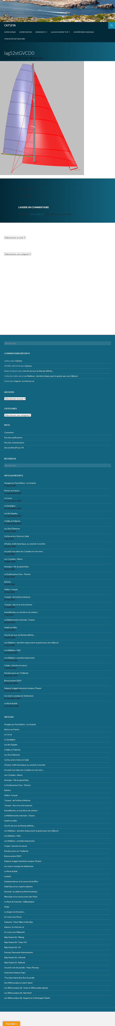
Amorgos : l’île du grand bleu (16, 566)
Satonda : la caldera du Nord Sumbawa (20, 891)
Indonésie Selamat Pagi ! (15, 972)
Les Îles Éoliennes (12, 528)
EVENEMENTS (40, 32)
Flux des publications (13, 315)
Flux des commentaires (14, 320)
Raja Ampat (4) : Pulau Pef (15, 942)
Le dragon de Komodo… (14, 912)
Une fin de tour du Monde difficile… (38, 281)
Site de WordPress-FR (14, 325)
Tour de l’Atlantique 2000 (14, 39)
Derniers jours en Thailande (16, 673)
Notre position (25, 32)
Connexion (9, 310)
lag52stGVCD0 (37, 58)
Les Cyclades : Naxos (13, 559)
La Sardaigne (9, 506)
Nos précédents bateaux (84, 32)
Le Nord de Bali (10, 703)
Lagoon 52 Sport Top (59, 32)
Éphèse (19, 271)
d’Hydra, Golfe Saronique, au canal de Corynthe (24, 544)
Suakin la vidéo (10, 627)
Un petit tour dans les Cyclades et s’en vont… (24, 551)
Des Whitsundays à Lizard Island (18, 983)
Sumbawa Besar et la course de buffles (21, 881)
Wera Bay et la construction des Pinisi (20, 896)
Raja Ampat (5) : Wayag (14, 937)
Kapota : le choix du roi (24, 291)
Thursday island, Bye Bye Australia (19, 977)
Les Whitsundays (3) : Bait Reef (18, 993)
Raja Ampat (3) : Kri (12, 947)
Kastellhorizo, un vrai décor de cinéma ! (21, 612)
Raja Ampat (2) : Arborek (14, 957)
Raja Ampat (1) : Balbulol (14, 962)
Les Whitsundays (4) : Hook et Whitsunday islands (26, 988)
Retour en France (11, 490)
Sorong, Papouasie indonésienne (18, 952)
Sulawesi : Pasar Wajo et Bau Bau (18, 922)
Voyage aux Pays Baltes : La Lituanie (20, 483)
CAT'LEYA (10, 25)
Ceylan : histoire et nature (15, 665)
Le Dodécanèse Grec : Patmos (17, 574)
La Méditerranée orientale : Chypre (19, 620)
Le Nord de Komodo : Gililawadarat (19, 901)
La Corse (8, 498)
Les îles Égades (11, 513)
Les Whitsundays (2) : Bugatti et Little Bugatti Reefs (27, 998)
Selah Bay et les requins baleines (18, 886)
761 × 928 (24, 58)
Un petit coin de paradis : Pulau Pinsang (21, 967)
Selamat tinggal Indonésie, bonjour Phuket (22, 688)
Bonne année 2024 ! (13, 680)
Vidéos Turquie (11, 589)
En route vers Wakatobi (14, 932)
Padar (6, 907)
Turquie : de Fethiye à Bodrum (17, 597)
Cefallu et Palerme (12, 521)
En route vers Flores (13, 917)
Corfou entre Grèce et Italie (16, 536)
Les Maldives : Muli (12, 650)
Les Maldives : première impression (19, 658)
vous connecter (37, 214)
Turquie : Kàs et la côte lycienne (18, 604)
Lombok (7, 876)
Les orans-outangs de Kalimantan (19, 696)
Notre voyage (10, 32)
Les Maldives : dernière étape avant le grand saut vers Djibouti (51, 286)
